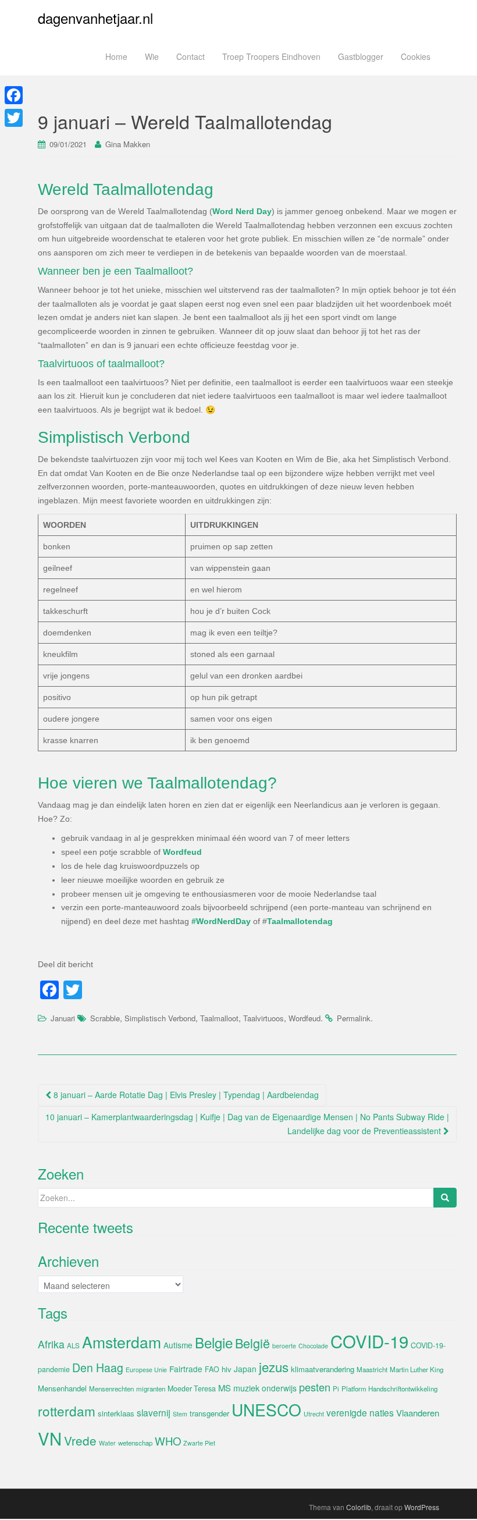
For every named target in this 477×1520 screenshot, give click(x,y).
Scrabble (105, 1018)
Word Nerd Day (242, 211)
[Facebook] (13, 95)
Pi (336, 1388)
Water (107, 1443)
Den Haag (97, 1367)
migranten (150, 1388)
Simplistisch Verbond (159, 1018)
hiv (227, 1369)
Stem (180, 1413)
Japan (245, 1369)
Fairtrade (185, 1369)
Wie (152, 56)
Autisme (178, 1345)
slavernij (153, 1412)
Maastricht (372, 1369)
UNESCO (266, 1409)
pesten (314, 1386)
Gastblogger (360, 56)
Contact (190, 56)
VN (50, 1438)
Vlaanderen (417, 1413)
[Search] (445, 1198)
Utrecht (314, 1413)
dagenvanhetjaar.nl (95, 18)
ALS (73, 1345)
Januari (63, 1018)
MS (224, 1388)
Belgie (214, 1342)
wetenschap (135, 1442)
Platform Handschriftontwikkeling (389, 1388)
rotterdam (66, 1410)
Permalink (354, 1018)
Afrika (51, 1344)
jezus (274, 1366)
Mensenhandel (62, 1388)
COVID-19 (369, 1341)
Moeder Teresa (192, 1388)
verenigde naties (360, 1412)
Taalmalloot (219, 1018)
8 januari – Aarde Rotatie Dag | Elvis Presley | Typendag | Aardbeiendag (185, 1094)
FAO (212, 1369)
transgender (209, 1413)
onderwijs (279, 1388)
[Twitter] (13, 117)
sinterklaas (116, 1413)
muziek (246, 1388)
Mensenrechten (111, 1388)
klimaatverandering (322, 1369)
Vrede (80, 1440)
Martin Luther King (416, 1369)
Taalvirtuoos (263, 1018)
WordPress (421, 1507)
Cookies (415, 56)
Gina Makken (127, 144)
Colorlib (358, 1507)
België (252, 1343)
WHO (168, 1440)
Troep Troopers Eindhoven (271, 56)
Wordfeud (182, 852)
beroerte (284, 1345)
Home (116, 56)
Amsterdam (121, 1341)
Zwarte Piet (199, 1443)
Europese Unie (146, 1369)
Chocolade (313, 1345)
